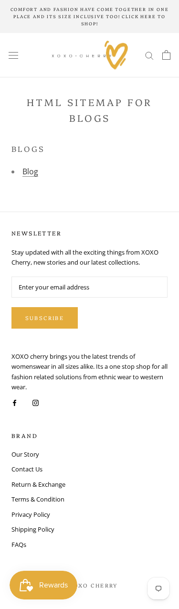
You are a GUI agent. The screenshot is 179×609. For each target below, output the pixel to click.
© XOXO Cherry (90, 585)
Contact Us (26, 469)
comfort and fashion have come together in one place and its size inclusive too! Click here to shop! (90, 16)
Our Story (25, 454)
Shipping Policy (32, 529)
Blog (30, 171)
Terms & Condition (37, 499)
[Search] (149, 55)
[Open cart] (166, 55)
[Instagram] (35, 402)
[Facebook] (14, 402)
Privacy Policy (30, 514)
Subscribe (44, 317)
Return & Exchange (38, 484)
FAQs (18, 544)
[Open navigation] (13, 55)
